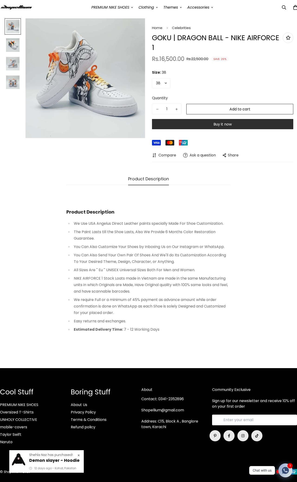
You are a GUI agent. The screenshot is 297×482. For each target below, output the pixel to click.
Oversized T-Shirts (17, 412)
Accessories (198, 7)
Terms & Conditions (89, 419)
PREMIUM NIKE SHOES (110, 7)
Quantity (160, 98)
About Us (79, 404)
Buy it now (222, 124)
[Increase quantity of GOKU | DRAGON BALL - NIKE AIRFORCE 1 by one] (176, 109)
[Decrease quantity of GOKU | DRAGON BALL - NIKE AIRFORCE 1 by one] (157, 109)
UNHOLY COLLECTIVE (18, 419)
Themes (170, 7)
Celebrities (181, 27)
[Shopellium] (16, 7)
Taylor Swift (10, 434)
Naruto (6, 442)
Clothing (146, 7)
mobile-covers (13, 427)
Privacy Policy (83, 412)
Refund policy (83, 427)
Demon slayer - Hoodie (54, 460)
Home (157, 27)
